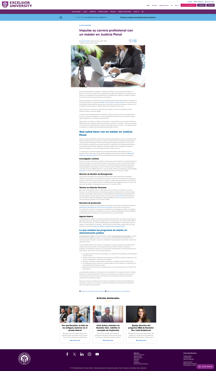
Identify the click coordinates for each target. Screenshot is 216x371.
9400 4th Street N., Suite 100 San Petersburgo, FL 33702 (190, 364)
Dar (172, 5)
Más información (75, 340)
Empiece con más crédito (124, 11)
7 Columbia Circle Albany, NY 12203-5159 (188, 358)
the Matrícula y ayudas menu (109, 11)
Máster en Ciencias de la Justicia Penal (118, 291)
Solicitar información (188, 5)
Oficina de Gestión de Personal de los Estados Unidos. (109, 226)
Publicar (92, 291)
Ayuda (138, 368)
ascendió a (120, 196)
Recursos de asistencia (139, 354)
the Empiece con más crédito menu (132, 11)
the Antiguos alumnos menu (169, 5)
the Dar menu (173, 5)
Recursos (113, 11)
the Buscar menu (145, 11)
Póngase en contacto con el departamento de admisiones (137, 17)
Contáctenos (137, 362)
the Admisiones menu (97, 11)
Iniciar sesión (210, 2)
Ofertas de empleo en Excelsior (141, 363)
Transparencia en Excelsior (100, 368)
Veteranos (154, 5)
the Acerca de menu (140, 11)
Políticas (91, 368)
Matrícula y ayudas (103, 11)
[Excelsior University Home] (17, 4)
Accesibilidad (199, 2)
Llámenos (201, 5)
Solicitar (210, 5)
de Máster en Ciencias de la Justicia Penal (111, 102)
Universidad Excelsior (78, 368)
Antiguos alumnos (164, 5)
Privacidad (86, 368)
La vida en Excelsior (85, 25)
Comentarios (143, 368)
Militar (148, 5)
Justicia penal (85, 291)
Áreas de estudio (76, 11)
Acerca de (136, 11)
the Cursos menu (88, 11)
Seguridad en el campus (112, 368)
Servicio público (100, 291)
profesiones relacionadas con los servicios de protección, (96, 207)
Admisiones (93, 11)
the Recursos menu (116, 11)
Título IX (121, 368)
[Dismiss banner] (214, 15)
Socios (176, 5)
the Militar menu (151, 5)
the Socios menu (179, 5)
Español (190, 2)
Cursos (85, 11)
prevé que (82, 171)
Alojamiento (126, 368)
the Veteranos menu (158, 5)
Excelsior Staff (85, 41)
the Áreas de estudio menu (81, 11)
